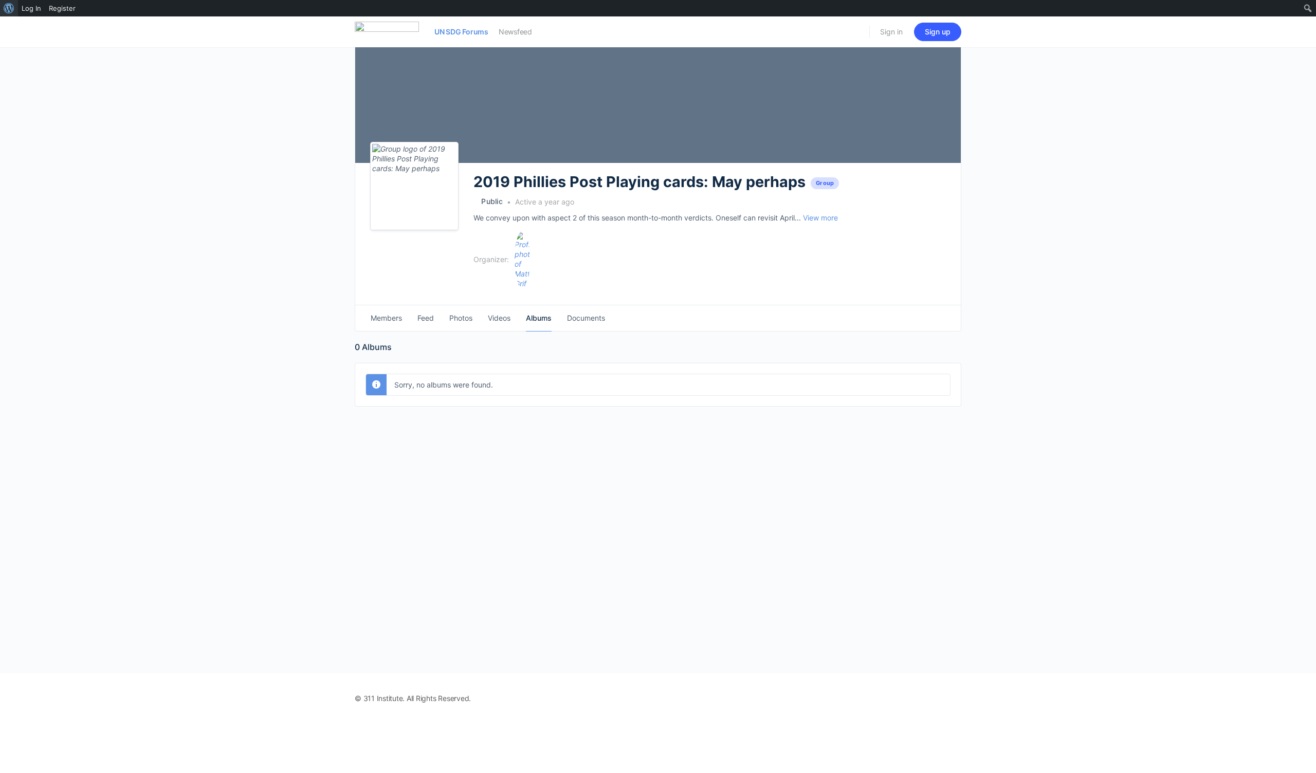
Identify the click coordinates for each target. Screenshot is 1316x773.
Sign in (891, 31)
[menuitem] (9, 8)
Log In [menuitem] (31, 8)
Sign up (938, 31)
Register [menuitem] (62, 8)
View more (820, 217)
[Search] (855, 32)
